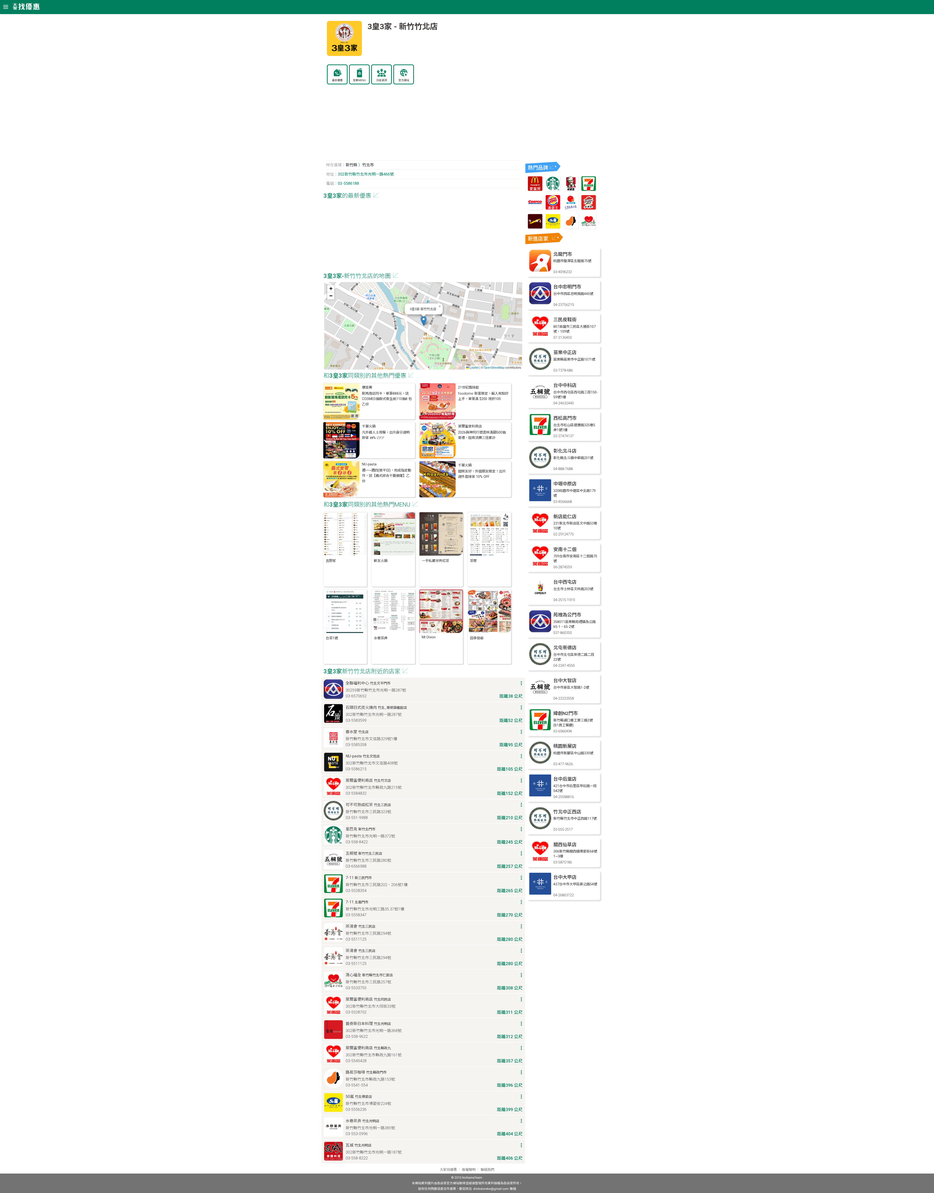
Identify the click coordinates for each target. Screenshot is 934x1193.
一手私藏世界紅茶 (435, 561)
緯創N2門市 (565, 713)
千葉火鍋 (369, 426)
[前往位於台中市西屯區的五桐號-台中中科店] (540, 401)
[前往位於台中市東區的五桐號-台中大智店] (540, 696)
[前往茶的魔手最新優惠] (535, 227)
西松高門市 (564, 418)
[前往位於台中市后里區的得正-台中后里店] (540, 795)
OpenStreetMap (494, 367)
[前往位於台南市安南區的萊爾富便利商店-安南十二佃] (540, 565)
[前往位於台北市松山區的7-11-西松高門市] (540, 434)
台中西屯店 (564, 582)
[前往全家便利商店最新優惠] (570, 208)
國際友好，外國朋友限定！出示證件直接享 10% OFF (482, 474)
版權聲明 (469, 1170)
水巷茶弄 (380, 638)
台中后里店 (564, 779)
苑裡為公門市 (567, 615)
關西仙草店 (564, 844)
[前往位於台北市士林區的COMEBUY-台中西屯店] (540, 598)
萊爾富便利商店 (470, 426)
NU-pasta (369, 464)
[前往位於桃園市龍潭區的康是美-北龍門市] (540, 270)
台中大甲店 (564, 877)
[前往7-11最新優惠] (588, 189)
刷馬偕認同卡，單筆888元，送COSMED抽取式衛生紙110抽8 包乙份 (387, 399)
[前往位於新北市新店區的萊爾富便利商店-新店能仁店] (540, 532)
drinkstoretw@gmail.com (491, 1189)
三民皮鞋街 (564, 319)
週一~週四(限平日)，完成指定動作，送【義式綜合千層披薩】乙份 (386, 475)
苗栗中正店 (564, 352)
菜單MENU (359, 80)
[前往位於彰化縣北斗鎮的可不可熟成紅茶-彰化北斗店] (540, 467)
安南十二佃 (564, 549)
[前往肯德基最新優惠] (570, 189)
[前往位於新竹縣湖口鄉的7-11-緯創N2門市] (540, 729)
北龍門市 (562, 254)
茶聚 (473, 561)
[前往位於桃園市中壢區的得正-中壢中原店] (540, 500)
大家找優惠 (448, 1170)
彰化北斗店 (564, 451)
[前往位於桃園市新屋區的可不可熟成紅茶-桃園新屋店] (540, 762)
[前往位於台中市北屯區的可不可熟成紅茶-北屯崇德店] (540, 663)
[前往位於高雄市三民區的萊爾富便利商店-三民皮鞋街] (540, 335)
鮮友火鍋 (380, 561)
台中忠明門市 (567, 287)
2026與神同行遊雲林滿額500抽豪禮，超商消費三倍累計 (482, 435)
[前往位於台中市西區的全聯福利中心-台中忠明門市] (540, 303)
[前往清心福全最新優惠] (588, 227)
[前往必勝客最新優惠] (588, 208)
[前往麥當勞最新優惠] (535, 189)
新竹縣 (351, 165)
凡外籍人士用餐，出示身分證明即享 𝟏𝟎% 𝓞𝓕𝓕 (386, 435)
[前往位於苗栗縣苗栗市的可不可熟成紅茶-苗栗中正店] (540, 368)
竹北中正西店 (567, 812)
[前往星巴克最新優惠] (552, 189)
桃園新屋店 (564, 746)
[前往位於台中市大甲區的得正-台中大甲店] (540, 893)
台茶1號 (332, 638)
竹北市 (368, 165)
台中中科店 (564, 385)
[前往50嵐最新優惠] (552, 227)
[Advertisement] (423, 125)
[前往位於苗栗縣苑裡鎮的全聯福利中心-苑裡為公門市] (540, 631)
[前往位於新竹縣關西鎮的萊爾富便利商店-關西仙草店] (540, 860)
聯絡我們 (487, 1170)
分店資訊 (381, 80)
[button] (424, 321)
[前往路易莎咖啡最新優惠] (570, 227)
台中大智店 (564, 680)
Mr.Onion (429, 637)
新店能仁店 (564, 516)
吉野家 (331, 561)
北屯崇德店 (564, 647)
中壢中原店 (564, 484)
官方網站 (403, 80)
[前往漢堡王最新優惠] (552, 208)
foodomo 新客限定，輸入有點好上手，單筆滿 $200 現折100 (483, 396)
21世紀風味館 (468, 387)
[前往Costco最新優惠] (535, 208)
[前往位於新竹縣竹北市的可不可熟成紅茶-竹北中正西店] (540, 828)
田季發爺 (477, 638)
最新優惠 (337, 80)
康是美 (367, 387)
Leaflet (474, 367)
